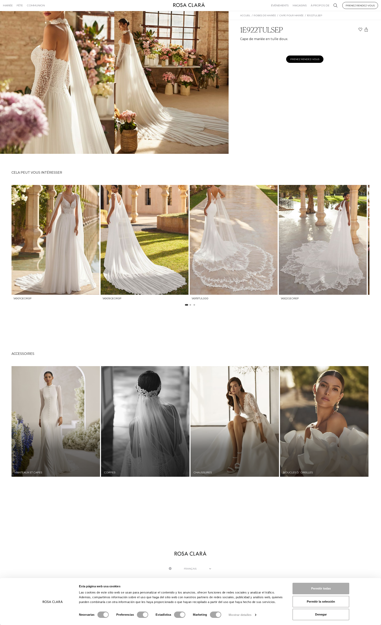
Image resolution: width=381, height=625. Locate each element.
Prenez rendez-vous (360, 5)
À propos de (320, 5)
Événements (280, 5)
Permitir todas (321, 588)
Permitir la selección (321, 601)
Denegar (321, 614)
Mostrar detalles (240, 614)
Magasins (300, 5)
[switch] (142, 615)
